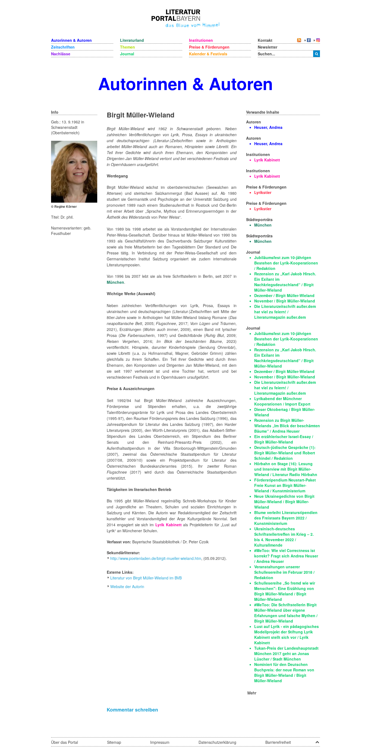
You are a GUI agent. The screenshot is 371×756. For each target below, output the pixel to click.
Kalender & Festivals (208, 53)
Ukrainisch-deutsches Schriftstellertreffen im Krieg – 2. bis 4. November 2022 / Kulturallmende (284, 537)
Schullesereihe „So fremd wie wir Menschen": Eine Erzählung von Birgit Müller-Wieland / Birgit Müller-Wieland (284, 591)
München (115, 282)
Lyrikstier (262, 192)
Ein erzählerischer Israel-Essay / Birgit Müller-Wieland (283, 439)
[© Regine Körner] (74, 171)
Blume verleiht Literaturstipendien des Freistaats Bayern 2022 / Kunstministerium (285, 518)
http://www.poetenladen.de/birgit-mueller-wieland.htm (155, 558)
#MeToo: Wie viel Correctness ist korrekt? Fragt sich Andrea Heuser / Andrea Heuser (286, 556)
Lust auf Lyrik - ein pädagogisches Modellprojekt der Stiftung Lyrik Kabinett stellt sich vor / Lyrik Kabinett (286, 634)
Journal (127, 53)
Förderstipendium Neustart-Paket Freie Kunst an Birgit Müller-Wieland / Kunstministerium (285, 485)
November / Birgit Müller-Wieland (284, 301)
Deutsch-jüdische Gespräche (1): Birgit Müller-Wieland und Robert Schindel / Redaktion (285, 453)
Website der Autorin (127, 586)
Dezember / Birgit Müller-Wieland (284, 295)
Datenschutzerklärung (217, 742)
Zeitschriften (63, 47)
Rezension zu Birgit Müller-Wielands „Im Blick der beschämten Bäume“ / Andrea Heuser (287, 425)
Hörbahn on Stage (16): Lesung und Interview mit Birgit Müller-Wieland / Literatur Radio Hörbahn (285, 469)
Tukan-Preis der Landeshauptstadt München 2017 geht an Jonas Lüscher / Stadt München (286, 653)
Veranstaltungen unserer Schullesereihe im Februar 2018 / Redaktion (284, 572)
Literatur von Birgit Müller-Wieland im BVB (146, 577)
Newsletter (267, 47)
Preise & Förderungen (209, 47)
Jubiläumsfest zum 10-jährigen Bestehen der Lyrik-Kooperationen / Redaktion (286, 263)
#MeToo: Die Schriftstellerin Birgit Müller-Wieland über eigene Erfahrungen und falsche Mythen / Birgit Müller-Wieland (285, 613)
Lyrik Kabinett (168, 524)
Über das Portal (64, 742)
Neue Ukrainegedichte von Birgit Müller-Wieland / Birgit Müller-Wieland (284, 501)
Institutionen (201, 40)
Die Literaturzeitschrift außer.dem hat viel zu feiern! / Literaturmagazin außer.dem (285, 312)
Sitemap (114, 742)
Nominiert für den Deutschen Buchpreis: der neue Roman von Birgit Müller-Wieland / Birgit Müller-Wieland (284, 672)
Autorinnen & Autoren (71, 40)
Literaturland (132, 40)
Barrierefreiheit (278, 742)
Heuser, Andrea (268, 127)
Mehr (251, 693)
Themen (127, 47)
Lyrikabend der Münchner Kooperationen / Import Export (282, 401)
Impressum (159, 742)
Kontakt (265, 40)
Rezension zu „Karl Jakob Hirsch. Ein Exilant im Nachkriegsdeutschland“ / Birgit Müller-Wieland (285, 282)
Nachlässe (60, 53)
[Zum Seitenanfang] (317, 740)
